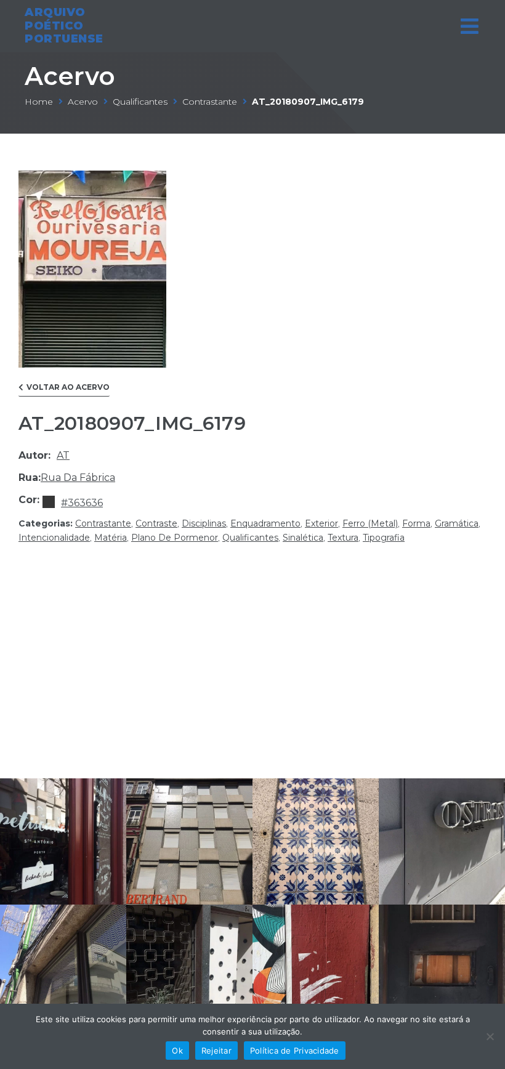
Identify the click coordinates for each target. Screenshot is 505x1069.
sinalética (303, 537)
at (63, 455)
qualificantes (140, 101)
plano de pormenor (174, 537)
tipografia (384, 537)
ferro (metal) (370, 523)
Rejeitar (216, 1050)
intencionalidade (54, 537)
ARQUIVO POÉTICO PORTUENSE (64, 26)
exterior (321, 523)
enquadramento (265, 523)
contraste (156, 523)
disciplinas (204, 523)
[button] (64, 390)
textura (343, 537)
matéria (110, 537)
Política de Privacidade (294, 1050)
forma (416, 523)
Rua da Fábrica (78, 477)
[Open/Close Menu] (469, 26)
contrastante (209, 101)
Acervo (70, 76)
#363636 (82, 503)
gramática (457, 523)
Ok (177, 1050)
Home (39, 101)
